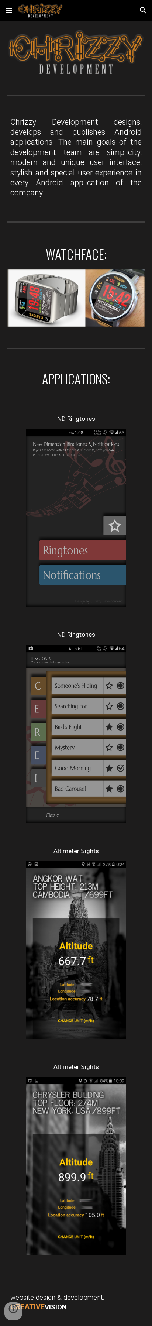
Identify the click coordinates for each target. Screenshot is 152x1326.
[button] (9, 10)
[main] (76, 157)
